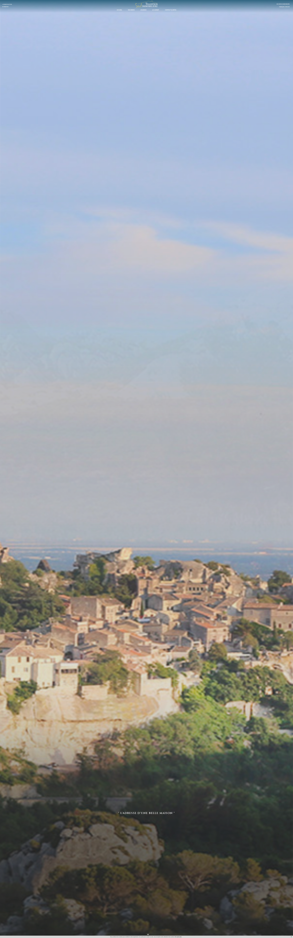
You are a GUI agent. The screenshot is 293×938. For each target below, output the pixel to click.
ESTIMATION (5, 6)
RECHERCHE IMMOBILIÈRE (283, 4)
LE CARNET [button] (155, 10)
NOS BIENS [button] (131, 10)
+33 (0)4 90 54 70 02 (7, 4)
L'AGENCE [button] (143, 10)
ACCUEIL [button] (119, 10)
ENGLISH (287, 6)
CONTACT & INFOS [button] (170, 10)
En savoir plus (178, 936)
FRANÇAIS (281, 6)
